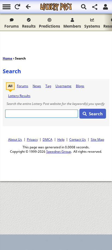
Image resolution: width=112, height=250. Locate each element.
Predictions (49, 26)
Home (7, 58)
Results (29, 26)
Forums (11, 26)
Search (96, 113)
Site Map (97, 139)
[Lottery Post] (56, 7)
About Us (15, 139)
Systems (92, 26)
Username (63, 86)
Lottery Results (19, 95)
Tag (48, 86)
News (37, 86)
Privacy (32, 139)
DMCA (47, 139)
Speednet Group (58, 151)
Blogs (80, 86)
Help (60, 139)
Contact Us (77, 139)
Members (72, 26)
